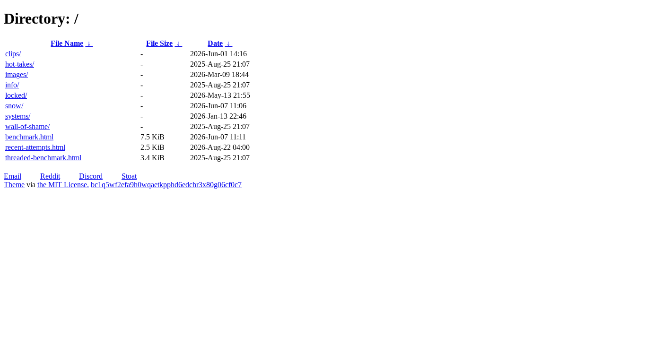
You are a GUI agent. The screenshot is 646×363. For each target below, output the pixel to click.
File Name (67, 43)
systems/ (17, 116)
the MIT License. (63, 185)
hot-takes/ (19, 64)
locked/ (16, 95)
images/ (16, 74)
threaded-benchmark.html (43, 158)
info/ (12, 85)
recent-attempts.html (35, 147)
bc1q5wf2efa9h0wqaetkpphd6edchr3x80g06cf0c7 (166, 185)
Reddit (50, 176)
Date (215, 43)
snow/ (14, 106)
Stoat (129, 176)
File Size (159, 43)
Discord (91, 176)
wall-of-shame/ (27, 126)
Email (12, 176)
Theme (14, 185)
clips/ (13, 54)
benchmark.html (29, 137)
